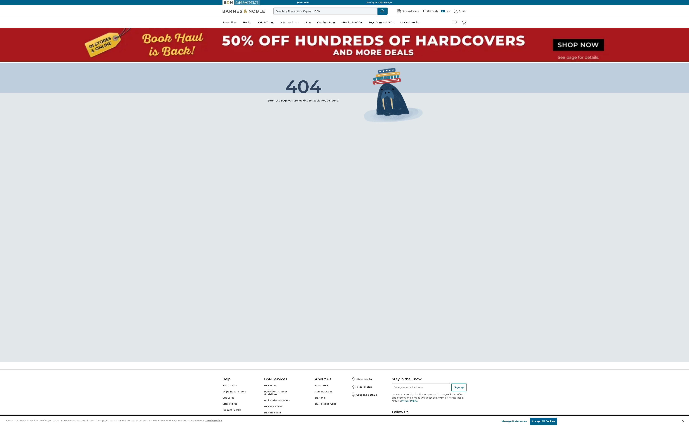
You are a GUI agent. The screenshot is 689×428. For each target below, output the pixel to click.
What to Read (289, 22)
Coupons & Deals (366, 393)
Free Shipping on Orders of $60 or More (344, 2)
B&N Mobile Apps (325, 402)
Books (247, 22)
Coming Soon (326, 22)
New (308, 22)
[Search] (383, 11)
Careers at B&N (324, 390)
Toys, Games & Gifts (381, 22)
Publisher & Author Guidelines (275, 392)
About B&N (322, 384)
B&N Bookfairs (273, 411)
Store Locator (365, 377)
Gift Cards (228, 396)
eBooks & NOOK (351, 22)
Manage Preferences (514, 421)
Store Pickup (230, 402)
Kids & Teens (266, 22)
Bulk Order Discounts (277, 399)
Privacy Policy (409, 399)
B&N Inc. (320, 396)
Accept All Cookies (543, 421)
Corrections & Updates (235, 415)
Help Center (229, 384)
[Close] (683, 421)
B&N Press (270, 384)
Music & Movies (410, 22)
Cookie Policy (213, 420)
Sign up (459, 386)
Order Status (364, 385)
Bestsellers (229, 22)
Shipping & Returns (234, 390)
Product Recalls (231, 409)
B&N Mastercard (273, 405)
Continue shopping (277, 91)
